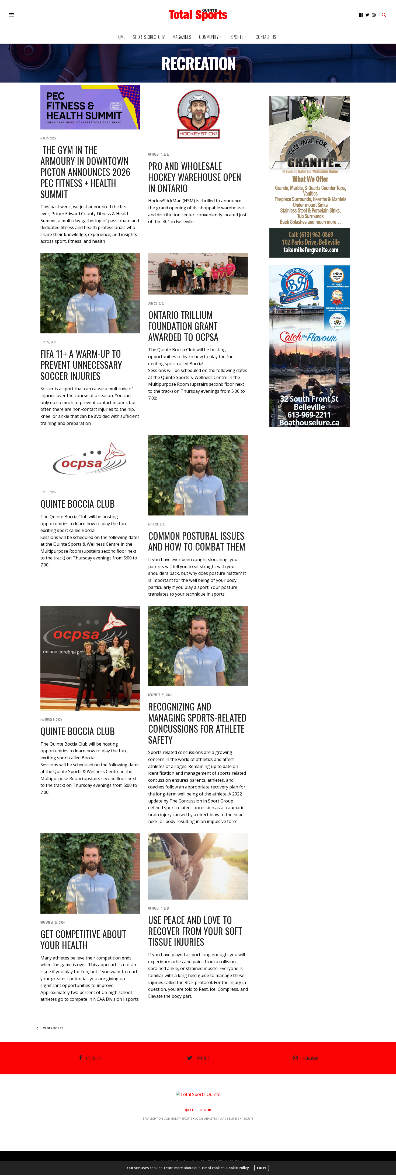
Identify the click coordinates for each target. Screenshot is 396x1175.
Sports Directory (149, 36)
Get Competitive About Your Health (83, 939)
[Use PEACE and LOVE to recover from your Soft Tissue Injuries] (198, 866)
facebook (94, 1058)
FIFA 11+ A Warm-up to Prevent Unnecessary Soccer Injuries (81, 364)
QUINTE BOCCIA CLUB (77, 503)
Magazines (182, 36)
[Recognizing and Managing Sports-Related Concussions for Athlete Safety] (198, 646)
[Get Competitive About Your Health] (90, 873)
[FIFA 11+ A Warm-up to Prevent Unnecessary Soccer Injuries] (90, 293)
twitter (202, 1058)
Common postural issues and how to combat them (196, 541)
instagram (310, 1058)
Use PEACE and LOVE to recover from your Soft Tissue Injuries (195, 931)
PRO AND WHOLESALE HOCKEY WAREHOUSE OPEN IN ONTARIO (194, 177)
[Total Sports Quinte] (198, 15)
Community (208, 36)
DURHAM (205, 1110)
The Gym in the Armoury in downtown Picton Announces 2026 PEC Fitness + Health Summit (85, 171)
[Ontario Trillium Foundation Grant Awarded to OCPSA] (198, 274)
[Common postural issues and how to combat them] (198, 475)
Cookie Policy (237, 1167)
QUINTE (190, 1110)
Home (120, 36)
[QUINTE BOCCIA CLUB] (90, 459)
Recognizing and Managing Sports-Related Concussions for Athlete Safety (197, 722)
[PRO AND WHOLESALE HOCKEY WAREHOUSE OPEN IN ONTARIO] (198, 115)
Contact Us (266, 36)
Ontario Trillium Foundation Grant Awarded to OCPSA (183, 326)
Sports (237, 36)
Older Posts (53, 1028)
